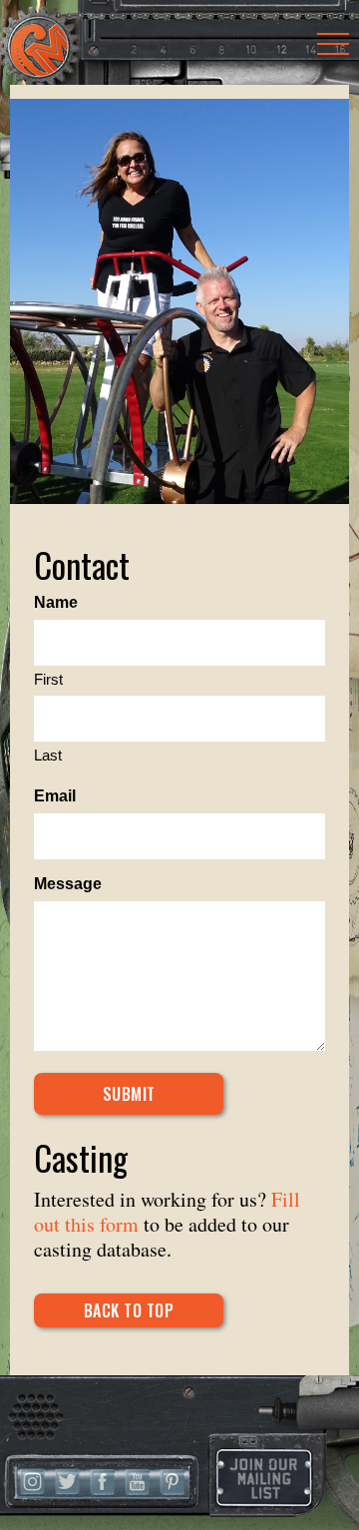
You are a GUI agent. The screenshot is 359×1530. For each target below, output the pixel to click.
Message (68, 883)
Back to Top (129, 1310)
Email (55, 795)
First (48, 679)
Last (48, 755)
